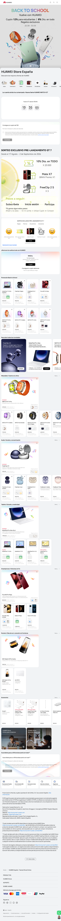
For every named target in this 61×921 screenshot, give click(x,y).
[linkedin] (17, 903)
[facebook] (4, 903)
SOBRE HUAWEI (7, 886)
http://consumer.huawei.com (16, 812)
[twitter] (7, 903)
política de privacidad (43, 134)
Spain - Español (8, 910)
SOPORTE (6, 882)
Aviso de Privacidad (25, 913)
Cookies (33, 913)
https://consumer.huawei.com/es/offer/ (14, 825)
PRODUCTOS (7, 875)
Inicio (4, 870)
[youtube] (14, 903)
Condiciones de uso (15, 913)
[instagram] (10, 903)
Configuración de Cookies (43, 913)
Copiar (31, 264)
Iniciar (30, 240)
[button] (50, 2)
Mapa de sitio (6, 913)
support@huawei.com (15, 814)
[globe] (3, 910)
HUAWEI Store (7, 879)
